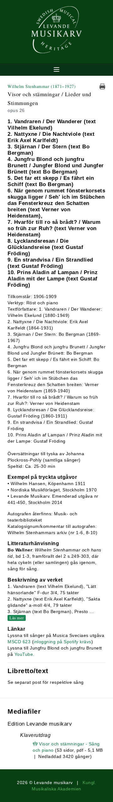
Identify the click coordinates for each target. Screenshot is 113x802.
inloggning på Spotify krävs (62, 641)
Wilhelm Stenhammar (42, 86)
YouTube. (24, 654)
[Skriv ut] (102, 86)
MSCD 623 (19, 641)
